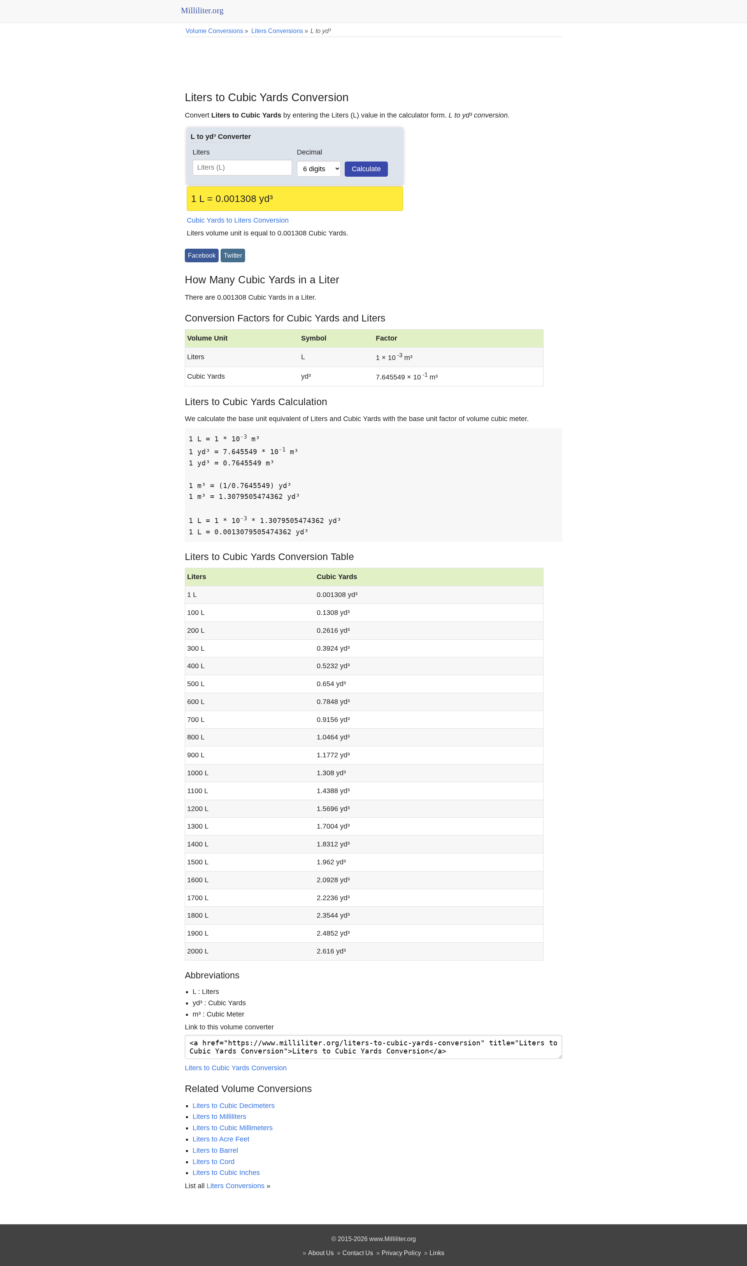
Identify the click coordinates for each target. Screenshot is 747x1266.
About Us (321, 1252)
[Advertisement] (373, 58)
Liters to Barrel (215, 1150)
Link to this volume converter (229, 1027)
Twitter (233, 255)
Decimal (309, 152)
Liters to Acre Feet (221, 1139)
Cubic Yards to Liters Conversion (238, 220)
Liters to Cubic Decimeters (234, 1106)
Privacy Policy (401, 1252)
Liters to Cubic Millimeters (233, 1128)
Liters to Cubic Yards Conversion (236, 1068)
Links (437, 1252)
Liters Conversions (236, 1186)
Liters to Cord (214, 1162)
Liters (201, 152)
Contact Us (357, 1252)
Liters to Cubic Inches (226, 1172)
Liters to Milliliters (219, 1116)
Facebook (202, 255)
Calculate (366, 169)
